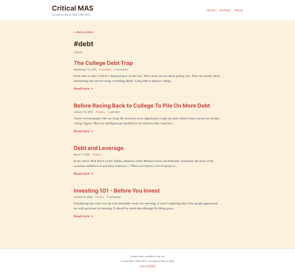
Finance (100, 111)
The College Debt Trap (103, 63)
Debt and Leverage (99, 148)
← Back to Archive (83, 32)
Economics (105, 69)
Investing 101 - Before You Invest (117, 190)
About (238, 10)
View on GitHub (147, 265)
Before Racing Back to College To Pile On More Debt (142, 105)
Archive (224, 10)
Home (211, 10)
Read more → (83, 88)
